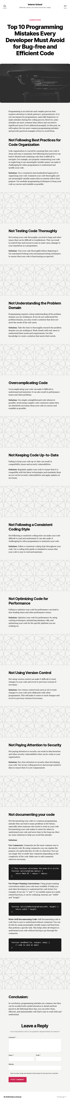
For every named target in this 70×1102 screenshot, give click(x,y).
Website (11, 1064)
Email (38, 1055)
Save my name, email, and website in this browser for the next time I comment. (34, 1073)
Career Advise (35, 20)
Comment (12, 1037)
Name (11, 1055)
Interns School (35, 4)
